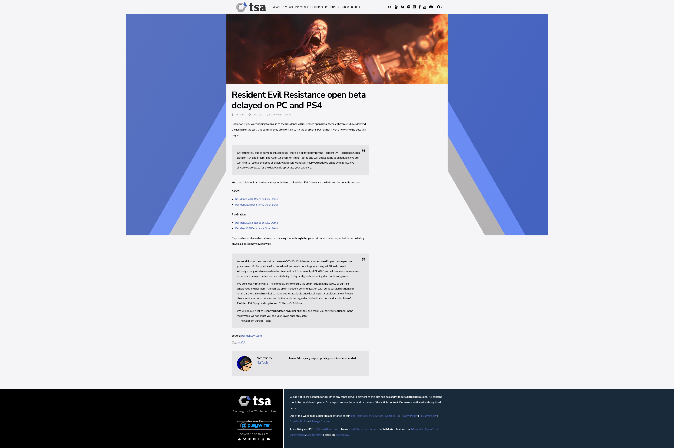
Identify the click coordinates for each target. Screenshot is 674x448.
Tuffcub (239, 114)
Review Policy (409, 415)
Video (345, 7)
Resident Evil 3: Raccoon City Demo (256, 198)
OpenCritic (432, 429)
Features (316, 7)
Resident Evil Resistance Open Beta (256, 204)
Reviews (287, 7)
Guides (355, 7)
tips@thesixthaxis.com (362, 429)
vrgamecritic (297, 434)
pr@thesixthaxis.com (326, 429)
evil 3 (241, 342)
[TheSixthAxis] (251, 12)
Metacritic (417, 429)
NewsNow (342, 434)
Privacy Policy (428, 415)
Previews (301, 7)
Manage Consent (320, 421)
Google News (314, 434)
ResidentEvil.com (251, 335)
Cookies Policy (299, 421)
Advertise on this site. (254, 434)
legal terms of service (363, 415)
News (276, 7)
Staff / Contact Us (388, 415)
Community (332, 7)
